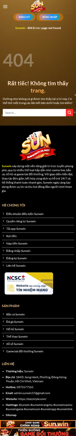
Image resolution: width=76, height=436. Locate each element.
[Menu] (5, 6)
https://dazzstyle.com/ (32, 399)
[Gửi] (69, 112)
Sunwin (20, 28)
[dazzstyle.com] (38, 6)
